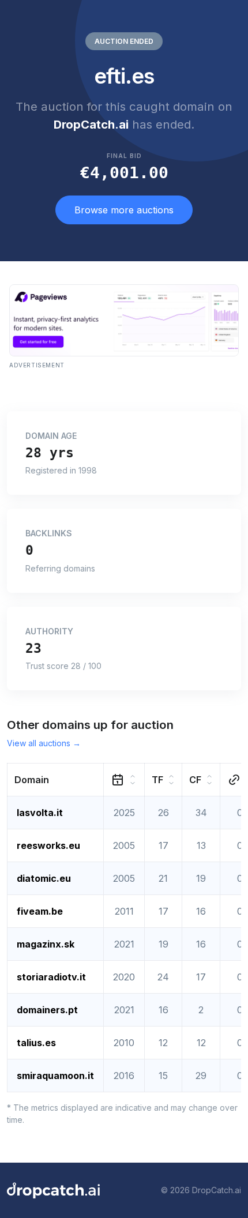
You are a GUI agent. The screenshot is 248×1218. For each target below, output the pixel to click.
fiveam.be (40, 911)
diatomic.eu (44, 878)
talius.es (36, 1042)
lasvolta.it (40, 812)
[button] (55, 779)
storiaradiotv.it (51, 977)
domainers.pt (47, 1010)
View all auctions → (44, 743)
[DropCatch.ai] (53, 1190)
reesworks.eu (48, 845)
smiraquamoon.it (55, 1075)
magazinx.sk (45, 944)
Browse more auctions (124, 210)
